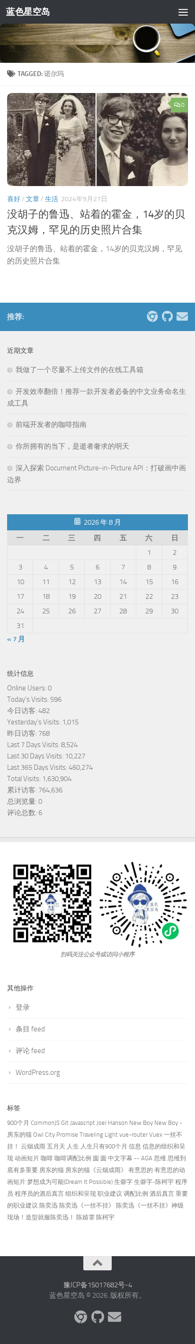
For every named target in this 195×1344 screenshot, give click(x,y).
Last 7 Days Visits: (34, 744)
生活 (51, 199)
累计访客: (22, 790)
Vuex (155, 1134)
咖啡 (47, 1158)
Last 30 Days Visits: (36, 756)
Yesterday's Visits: (34, 722)
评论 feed (30, 1050)
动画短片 (27, 1158)
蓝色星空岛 (28, 11)
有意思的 (140, 1170)
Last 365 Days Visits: (38, 767)
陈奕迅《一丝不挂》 (87, 1205)
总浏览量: (22, 801)
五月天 (56, 1146)
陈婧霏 (85, 1217)
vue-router (133, 1134)
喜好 (13, 199)
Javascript (82, 1122)
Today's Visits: (28, 699)
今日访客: (22, 710)
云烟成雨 (33, 1146)
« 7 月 (16, 639)
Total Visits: (24, 778)
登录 (23, 1007)
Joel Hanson (112, 1122)
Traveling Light (99, 1134)
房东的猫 (51, 1170)
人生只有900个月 (103, 1146)
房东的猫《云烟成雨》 (96, 1170)
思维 (160, 1158)
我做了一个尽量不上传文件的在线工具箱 (79, 370)
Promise (67, 1134)
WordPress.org (38, 1072)
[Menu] (183, 12)
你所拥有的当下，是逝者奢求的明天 (72, 446)
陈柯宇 (105, 1217)
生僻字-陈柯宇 (154, 1181)
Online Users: (27, 688)
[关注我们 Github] (167, 316)
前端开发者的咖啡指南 (51, 424)
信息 (135, 1146)
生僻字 (123, 1181)
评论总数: (22, 812)
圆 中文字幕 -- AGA (126, 1158)
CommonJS (45, 1122)
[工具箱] (152, 316)
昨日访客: (22, 733)
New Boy (141, 1122)
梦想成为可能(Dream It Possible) (70, 1181)
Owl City (44, 1134)
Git (65, 1122)
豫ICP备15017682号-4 (97, 1285)
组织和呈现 (80, 1193)
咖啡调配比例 (72, 1158)
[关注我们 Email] (182, 316)
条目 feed (30, 1029)
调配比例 (136, 1193)
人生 (73, 1146)
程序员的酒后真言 (39, 1193)
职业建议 (110, 1193)
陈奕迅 (48, 1205)
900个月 (18, 1122)
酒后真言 (162, 1193)
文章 (32, 199)
